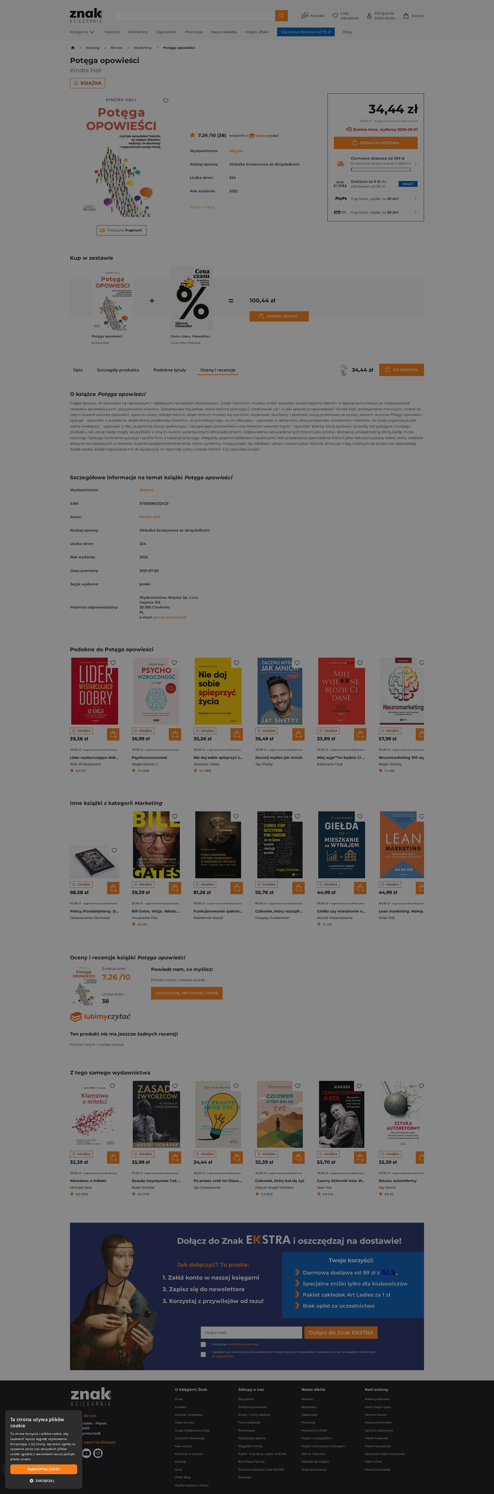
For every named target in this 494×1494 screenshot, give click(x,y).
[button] (43, 1481)
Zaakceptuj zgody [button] (44, 1469)
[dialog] (43, 1449)
